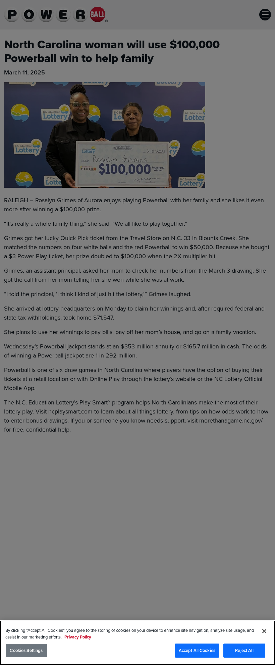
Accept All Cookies (197, 650)
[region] (137, 642)
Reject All (244, 650)
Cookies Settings (26, 650)
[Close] (264, 631)
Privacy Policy (77, 637)
